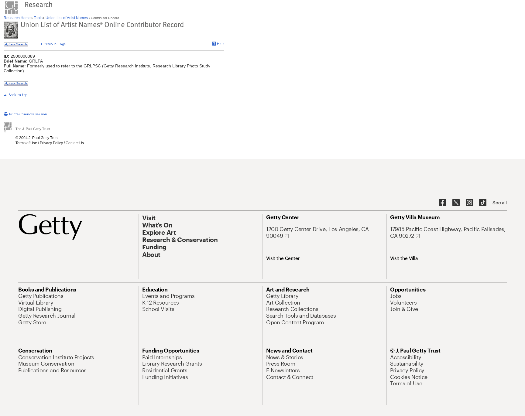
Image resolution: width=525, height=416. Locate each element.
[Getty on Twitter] (456, 202)
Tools (38, 18)
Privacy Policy (51, 143)
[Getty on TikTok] (482, 202)
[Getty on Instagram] (469, 202)
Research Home (18, 18)
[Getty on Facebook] (442, 202)
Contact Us (75, 143)
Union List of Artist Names (67, 18)
